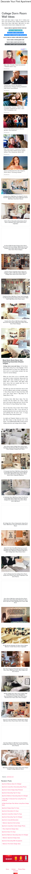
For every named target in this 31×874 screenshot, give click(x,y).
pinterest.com (10, 777)
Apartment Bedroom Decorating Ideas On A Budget (15, 796)
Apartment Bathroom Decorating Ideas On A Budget (15, 835)
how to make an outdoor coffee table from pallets (15, 37)
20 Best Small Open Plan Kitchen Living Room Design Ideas (15, 804)
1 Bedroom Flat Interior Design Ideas (11, 843)
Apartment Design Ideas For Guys (10, 808)
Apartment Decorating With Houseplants (12, 840)
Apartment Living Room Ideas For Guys (12, 814)
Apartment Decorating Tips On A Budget (12, 817)
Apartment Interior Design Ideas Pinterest (12, 790)
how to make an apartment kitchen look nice (15, 28)
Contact (13, 869)
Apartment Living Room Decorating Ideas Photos (14, 787)
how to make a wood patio (15, 30)
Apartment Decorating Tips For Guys (11, 793)
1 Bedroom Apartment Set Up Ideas (11, 823)
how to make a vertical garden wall (15, 39)
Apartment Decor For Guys (8, 832)
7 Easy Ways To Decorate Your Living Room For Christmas (14, 799)
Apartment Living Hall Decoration (10, 820)
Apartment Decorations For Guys (10, 811)
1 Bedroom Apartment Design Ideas (11, 838)
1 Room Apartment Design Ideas (10, 829)
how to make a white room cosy (15, 32)
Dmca (7, 869)
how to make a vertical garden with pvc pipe (15, 35)
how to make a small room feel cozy (15, 42)
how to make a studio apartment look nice (15, 44)
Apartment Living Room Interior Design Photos (13, 826)
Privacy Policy (21, 869)
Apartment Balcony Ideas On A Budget (11, 784)
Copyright (15, 871)
